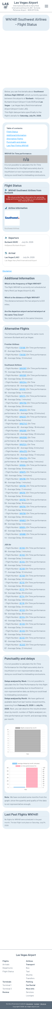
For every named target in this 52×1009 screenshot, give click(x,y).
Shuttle (29, 975)
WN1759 (22, 403)
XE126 (22, 624)
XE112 (21, 589)
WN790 (22, 486)
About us (43, 1004)
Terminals (7, 981)
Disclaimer (29, 1004)
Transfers (30, 978)
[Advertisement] (26, 59)
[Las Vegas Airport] (6, 6)
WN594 (22, 465)
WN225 (22, 416)
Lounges (30, 995)
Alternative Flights (15, 138)
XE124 (22, 617)
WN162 (22, 389)
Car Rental (30, 985)
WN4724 (23, 458)
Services (30, 992)
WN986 (22, 534)
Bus (27, 968)
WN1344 (23, 382)
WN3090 (23, 437)
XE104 (22, 562)
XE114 (21, 596)
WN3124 (23, 444)
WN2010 (23, 410)
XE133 (22, 638)
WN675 (22, 472)
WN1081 (22, 375)
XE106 (22, 568)
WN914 (22, 527)
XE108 (22, 575)
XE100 (22, 548)
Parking (29, 981)
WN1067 (22, 368)
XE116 (21, 603)
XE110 (21, 582)
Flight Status (12, 131)
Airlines (29, 961)
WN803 (22, 520)
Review (6, 992)
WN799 (22, 513)
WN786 (22, 479)
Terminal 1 (7, 985)
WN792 (22, 499)
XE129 (22, 631)
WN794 (22, 506)
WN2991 (23, 430)
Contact (36, 1004)
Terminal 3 (7, 988)
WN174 (22, 396)
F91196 (22, 347)
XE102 (22, 555)
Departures (8, 968)
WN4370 (23, 451)
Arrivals (6, 964)
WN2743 (23, 423)
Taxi (28, 971)
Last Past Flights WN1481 (18, 145)
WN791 (22, 492)
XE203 (22, 644)
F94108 (22, 354)
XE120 (22, 610)
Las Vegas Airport (26, 2)
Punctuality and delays (16, 142)
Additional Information (16, 135)
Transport (30, 964)
